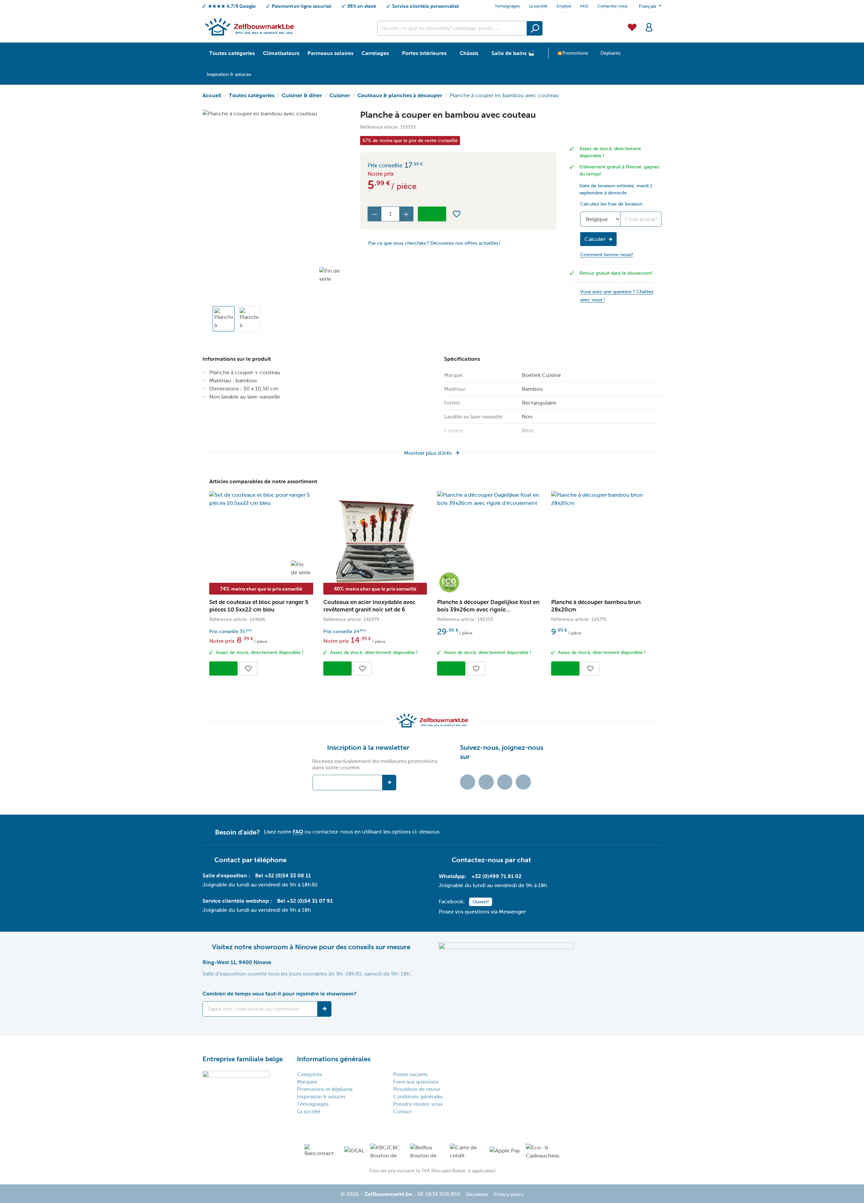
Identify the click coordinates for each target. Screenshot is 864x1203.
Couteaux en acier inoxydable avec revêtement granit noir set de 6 (369, 606)
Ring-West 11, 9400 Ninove (236, 962)
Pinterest (523, 782)
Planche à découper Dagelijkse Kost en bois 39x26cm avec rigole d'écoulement (488, 606)
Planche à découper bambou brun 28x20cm (596, 606)
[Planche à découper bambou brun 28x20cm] (603, 499)
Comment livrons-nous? (606, 254)
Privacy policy (509, 1194)
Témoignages (313, 1104)
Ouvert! (481, 901)
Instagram (504, 782)
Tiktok (467, 782)
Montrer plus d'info (428, 453)
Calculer (595, 239)
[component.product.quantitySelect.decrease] (375, 214)
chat (524, 860)
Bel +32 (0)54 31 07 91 (305, 901)
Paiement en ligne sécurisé (301, 6)
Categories (309, 1074)
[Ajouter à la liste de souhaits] (457, 214)
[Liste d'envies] (632, 26)
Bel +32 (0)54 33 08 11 (283, 875)
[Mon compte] (649, 26)
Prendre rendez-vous (418, 1104)
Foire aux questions (416, 1082)
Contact (402, 1111)
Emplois (564, 6)
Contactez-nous (612, 6)
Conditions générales (418, 1096)
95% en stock (361, 6)
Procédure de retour (416, 1089)
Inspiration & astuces (321, 1096)
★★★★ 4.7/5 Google (232, 6)
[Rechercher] (534, 28)
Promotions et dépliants (325, 1089)
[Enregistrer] (324, 1009)
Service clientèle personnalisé (425, 6)
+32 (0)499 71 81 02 (496, 876)
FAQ (584, 6)
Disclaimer (477, 1194)
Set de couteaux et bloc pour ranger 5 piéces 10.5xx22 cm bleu (258, 606)
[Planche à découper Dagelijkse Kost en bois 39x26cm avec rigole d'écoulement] (489, 499)
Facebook (486, 782)
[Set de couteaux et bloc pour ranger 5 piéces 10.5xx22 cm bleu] (261, 499)
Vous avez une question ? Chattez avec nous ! (616, 295)
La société (538, 6)
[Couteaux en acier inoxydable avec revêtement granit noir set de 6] (375, 543)
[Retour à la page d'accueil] (249, 26)
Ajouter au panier (432, 214)
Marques (307, 1082)
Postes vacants (410, 1074)
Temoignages (507, 6)
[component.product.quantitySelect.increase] (406, 214)
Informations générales (334, 1059)
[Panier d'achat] (659, 23)
